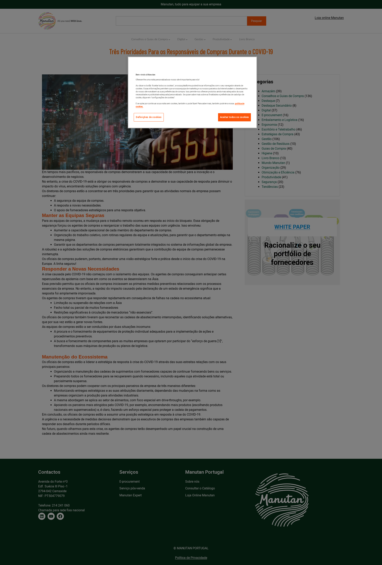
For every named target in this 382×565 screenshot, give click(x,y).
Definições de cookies (149, 117)
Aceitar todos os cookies (234, 117)
